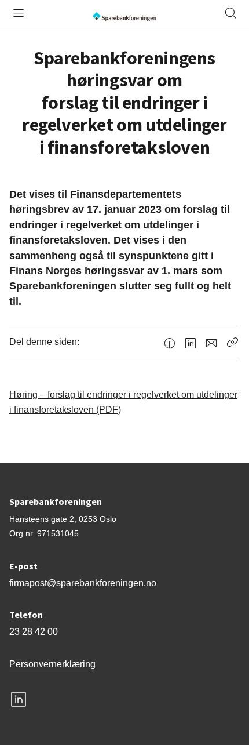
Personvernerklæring (52, 664)
